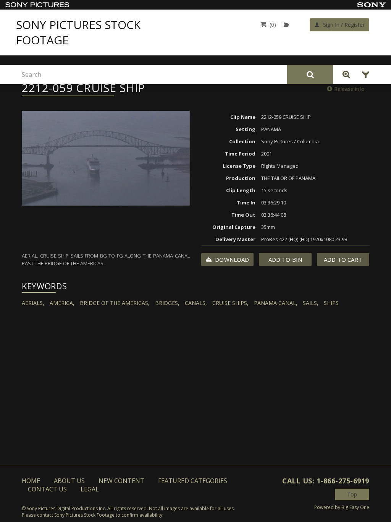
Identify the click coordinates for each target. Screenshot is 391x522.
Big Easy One (355, 507)
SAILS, (310, 302)
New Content (121, 481)
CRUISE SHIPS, (230, 302)
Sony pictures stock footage (78, 32)
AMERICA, (62, 302)
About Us (69, 481)
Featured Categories (192, 481)
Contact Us (47, 489)
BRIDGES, (167, 302)
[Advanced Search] (344, 74)
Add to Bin (285, 259)
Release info (349, 88)
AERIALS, (33, 302)
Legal (90, 489)
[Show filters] (363, 74)
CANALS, (196, 302)
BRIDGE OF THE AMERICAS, (115, 302)
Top (352, 494)
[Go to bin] (288, 24)
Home (31, 481)
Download (231, 259)
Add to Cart (343, 259)
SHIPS (331, 302)
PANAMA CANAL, (275, 302)
